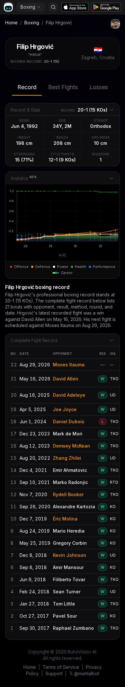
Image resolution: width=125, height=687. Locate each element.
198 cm (24, 143)
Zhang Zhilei (67, 458)
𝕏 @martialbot (84, 673)
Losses (98, 87)
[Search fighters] (53, 7)
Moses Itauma (69, 364)
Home (11, 22)
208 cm (62, 143)
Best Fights (63, 87)
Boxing (28, 7)
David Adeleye (69, 395)
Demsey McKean (71, 446)
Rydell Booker (68, 494)
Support (54, 673)
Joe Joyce (65, 409)
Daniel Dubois (68, 421)
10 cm (100, 143)
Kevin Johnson (69, 555)
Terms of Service (61, 667)
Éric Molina (65, 518)
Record (27, 87)
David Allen (65, 378)
